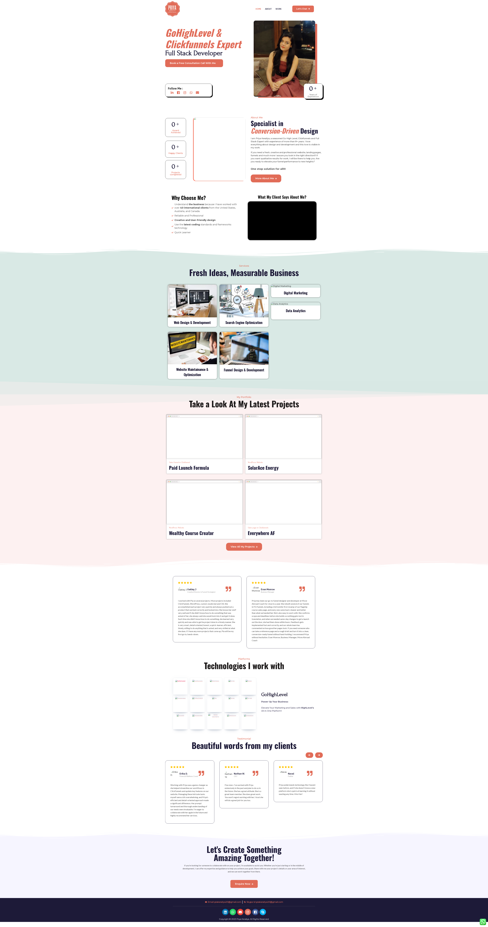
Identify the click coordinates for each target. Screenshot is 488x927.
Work (278, 9)
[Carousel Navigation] (244, 756)
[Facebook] (178, 92)
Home (258, 9)
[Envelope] (197, 92)
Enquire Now (242, 884)
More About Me (264, 178)
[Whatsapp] (191, 92)
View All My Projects (243, 546)
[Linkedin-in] (172, 92)
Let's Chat (301, 9)
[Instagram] (184, 92)
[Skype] (263, 912)
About (268, 9)
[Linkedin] (225, 912)
